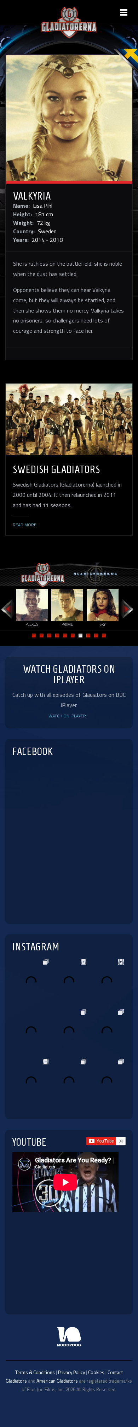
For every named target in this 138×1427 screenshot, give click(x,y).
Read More (24, 525)
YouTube (29, 1142)
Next (127, 609)
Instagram (35, 947)
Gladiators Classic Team (95, 574)
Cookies (96, 1372)
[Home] (69, 36)
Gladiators (16, 1380)
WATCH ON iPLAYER (67, 715)
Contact (115, 1372)
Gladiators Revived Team (43, 574)
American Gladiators (57, 1380)
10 (104, 635)
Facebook (32, 751)
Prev (7, 609)
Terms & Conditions (35, 1372)
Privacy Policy (71, 1372)
